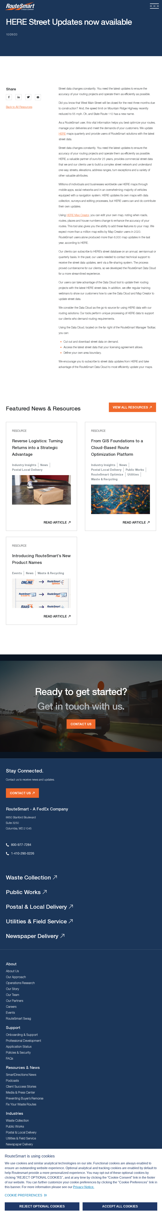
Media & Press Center (20, 1092)
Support (13, 1027)
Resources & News (23, 1067)
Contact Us (81, 724)
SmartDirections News (21, 1074)
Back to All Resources (19, 107)
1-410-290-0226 (22, 853)
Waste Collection (28, 877)
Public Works (23, 892)
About (11, 964)
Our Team (12, 994)
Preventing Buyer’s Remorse (24, 1098)
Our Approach (16, 977)
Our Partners (14, 1000)
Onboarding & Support (22, 1034)
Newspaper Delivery (32, 935)
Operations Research (20, 983)
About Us (12, 971)
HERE (62, 133)
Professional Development (23, 1040)
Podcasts (12, 1080)
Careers (11, 1006)
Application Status (18, 1046)
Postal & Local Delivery (36, 906)
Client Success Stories (21, 1086)
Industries (14, 1113)
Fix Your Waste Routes (21, 1104)
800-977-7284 (21, 844)
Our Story (12, 989)
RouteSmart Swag (18, 1018)
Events (10, 1012)
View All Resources (130, 407)
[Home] (20, 6)
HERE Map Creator (78, 215)
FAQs (9, 1058)
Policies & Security (18, 1052)
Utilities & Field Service (36, 921)
